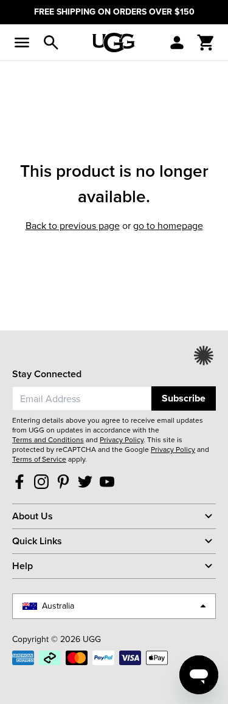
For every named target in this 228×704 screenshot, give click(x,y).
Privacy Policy (121, 439)
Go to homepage (168, 226)
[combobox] (81, 398)
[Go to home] (113, 42)
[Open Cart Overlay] (206, 42)
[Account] (177, 42)
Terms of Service (39, 459)
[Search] (51, 42)
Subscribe (184, 398)
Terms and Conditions (48, 439)
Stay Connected (46, 374)
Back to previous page (73, 226)
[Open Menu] (22, 42)
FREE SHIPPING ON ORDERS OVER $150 (114, 11)
